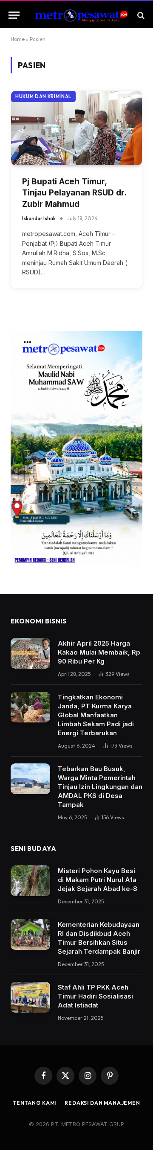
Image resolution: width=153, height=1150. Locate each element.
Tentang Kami (34, 1103)
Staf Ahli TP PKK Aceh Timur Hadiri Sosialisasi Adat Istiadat (95, 996)
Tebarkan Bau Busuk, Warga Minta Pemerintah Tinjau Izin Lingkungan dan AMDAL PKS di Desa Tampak (100, 787)
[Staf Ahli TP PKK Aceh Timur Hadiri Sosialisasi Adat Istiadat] (30, 997)
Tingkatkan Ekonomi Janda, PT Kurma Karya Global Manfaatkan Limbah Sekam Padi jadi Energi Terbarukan (96, 715)
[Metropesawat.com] (80, 15)
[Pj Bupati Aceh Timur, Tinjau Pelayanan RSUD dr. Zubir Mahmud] (76, 128)
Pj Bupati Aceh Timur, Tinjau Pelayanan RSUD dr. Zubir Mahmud (74, 193)
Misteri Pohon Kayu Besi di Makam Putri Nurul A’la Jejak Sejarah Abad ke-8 (97, 880)
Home (18, 39)
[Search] (140, 15)
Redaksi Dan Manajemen (102, 1103)
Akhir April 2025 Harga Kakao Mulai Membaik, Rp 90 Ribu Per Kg (99, 652)
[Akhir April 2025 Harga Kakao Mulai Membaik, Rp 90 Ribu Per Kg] (30, 653)
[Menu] (14, 15)
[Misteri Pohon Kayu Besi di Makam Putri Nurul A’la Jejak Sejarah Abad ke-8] (30, 880)
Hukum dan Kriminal (43, 96)
